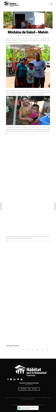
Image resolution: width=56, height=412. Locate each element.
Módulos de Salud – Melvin (28, 32)
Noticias (29, 35)
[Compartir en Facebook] (8, 350)
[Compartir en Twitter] (13, 350)
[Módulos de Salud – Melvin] (28, 20)
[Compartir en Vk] (37, 350)
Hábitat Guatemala (37, 35)
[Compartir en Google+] (18, 350)
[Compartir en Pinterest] (23, 350)
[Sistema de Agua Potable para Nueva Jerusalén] (55, 206)
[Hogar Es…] (1, 206)
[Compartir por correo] (47, 350)
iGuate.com (42, 405)
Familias (25, 35)
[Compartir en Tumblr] (33, 350)
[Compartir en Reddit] (42, 350)
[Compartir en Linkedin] (28, 350)
